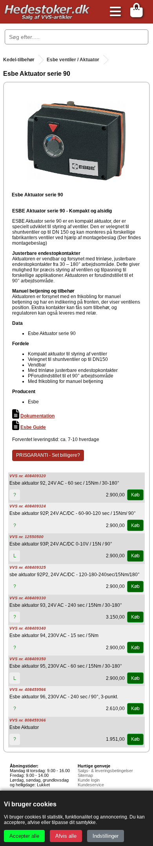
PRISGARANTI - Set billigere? (48, 455)
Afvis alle (65, 836)
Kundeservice (91, 784)
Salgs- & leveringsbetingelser (105, 770)
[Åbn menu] (113, 12)
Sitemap (85, 775)
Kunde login (89, 780)
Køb (135, 495)
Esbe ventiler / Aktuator (73, 59)
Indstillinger (105, 836)
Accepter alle (24, 836)
